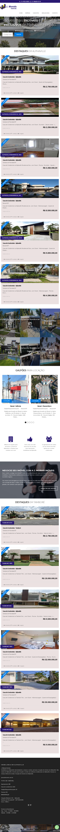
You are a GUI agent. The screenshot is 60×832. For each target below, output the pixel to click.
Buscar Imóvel (20, 30)
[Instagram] (28, 805)
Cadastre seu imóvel (48, 488)
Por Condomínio (40, 30)
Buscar (19, 34)
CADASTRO (36, 13)
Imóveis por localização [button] (7, 821)
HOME (21, 13)
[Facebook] (30, 805)
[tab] (30, 821)
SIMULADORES (45, 13)
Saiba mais (6, 87)
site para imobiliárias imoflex (30, 828)
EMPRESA (27, 13)
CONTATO (55, 13)
